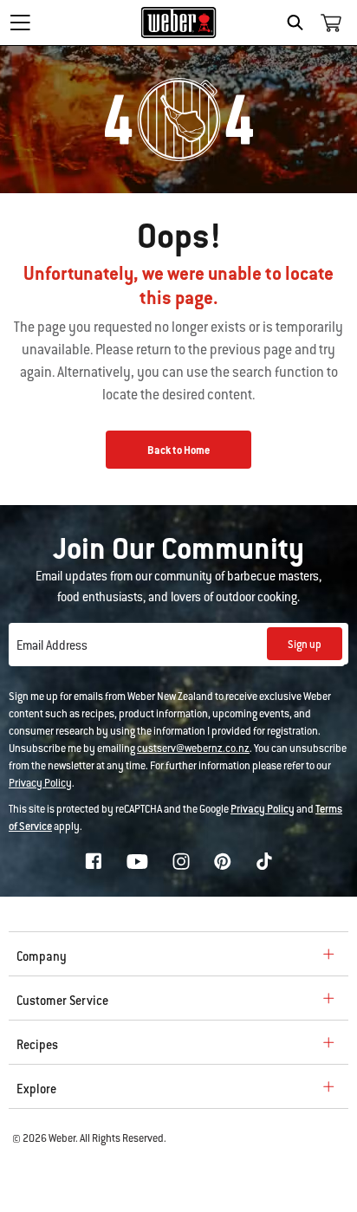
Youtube (137, 861)
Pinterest (222, 861)
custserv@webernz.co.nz (193, 748)
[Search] (299, 22)
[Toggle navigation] (20, 22)
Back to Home (178, 450)
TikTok (264, 861)
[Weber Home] (179, 22)
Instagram (181, 861)
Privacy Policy (40, 783)
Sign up (304, 644)
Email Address (52, 645)
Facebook (93, 861)
